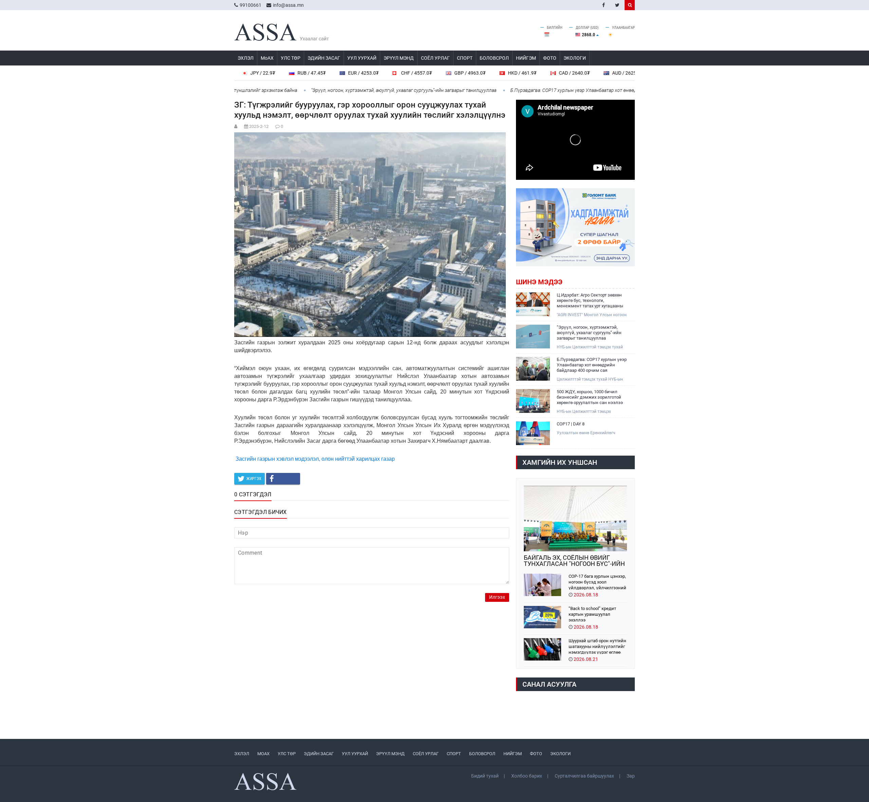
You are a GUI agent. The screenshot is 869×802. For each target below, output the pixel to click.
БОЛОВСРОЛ (494, 58)
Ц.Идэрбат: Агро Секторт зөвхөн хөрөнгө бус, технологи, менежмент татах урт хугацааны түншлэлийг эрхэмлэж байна (590, 300)
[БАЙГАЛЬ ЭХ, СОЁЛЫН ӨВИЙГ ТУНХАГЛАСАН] (575, 518)
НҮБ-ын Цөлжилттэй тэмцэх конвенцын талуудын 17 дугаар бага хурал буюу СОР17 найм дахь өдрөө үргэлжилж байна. (592, 411)
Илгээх (497, 597)
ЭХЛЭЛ (246, 58)
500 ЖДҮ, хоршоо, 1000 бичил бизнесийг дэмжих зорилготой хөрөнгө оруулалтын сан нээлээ (590, 397)
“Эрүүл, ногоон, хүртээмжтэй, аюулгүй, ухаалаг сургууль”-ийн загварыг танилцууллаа (371, 90)
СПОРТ (465, 58)
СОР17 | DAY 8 (571, 423)
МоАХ (267, 58)
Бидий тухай (485, 776)
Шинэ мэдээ (539, 282)
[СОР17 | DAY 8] (533, 433)
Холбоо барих (526, 776)
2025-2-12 (259, 126)
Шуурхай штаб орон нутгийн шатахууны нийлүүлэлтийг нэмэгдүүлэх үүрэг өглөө (597, 646)
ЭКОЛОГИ (574, 58)
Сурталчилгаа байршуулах (584, 776)
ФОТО (549, 58)
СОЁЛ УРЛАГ (435, 58)
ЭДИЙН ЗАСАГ (324, 58)
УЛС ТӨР (290, 58)
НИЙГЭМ (526, 58)
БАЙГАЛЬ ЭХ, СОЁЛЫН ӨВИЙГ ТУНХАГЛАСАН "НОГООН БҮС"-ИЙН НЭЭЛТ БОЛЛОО (574, 561)
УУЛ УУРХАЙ (361, 58)
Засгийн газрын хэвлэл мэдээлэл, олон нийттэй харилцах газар (315, 459)
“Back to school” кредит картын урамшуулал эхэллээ (592, 614)
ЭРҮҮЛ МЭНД (399, 58)
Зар (631, 776)
